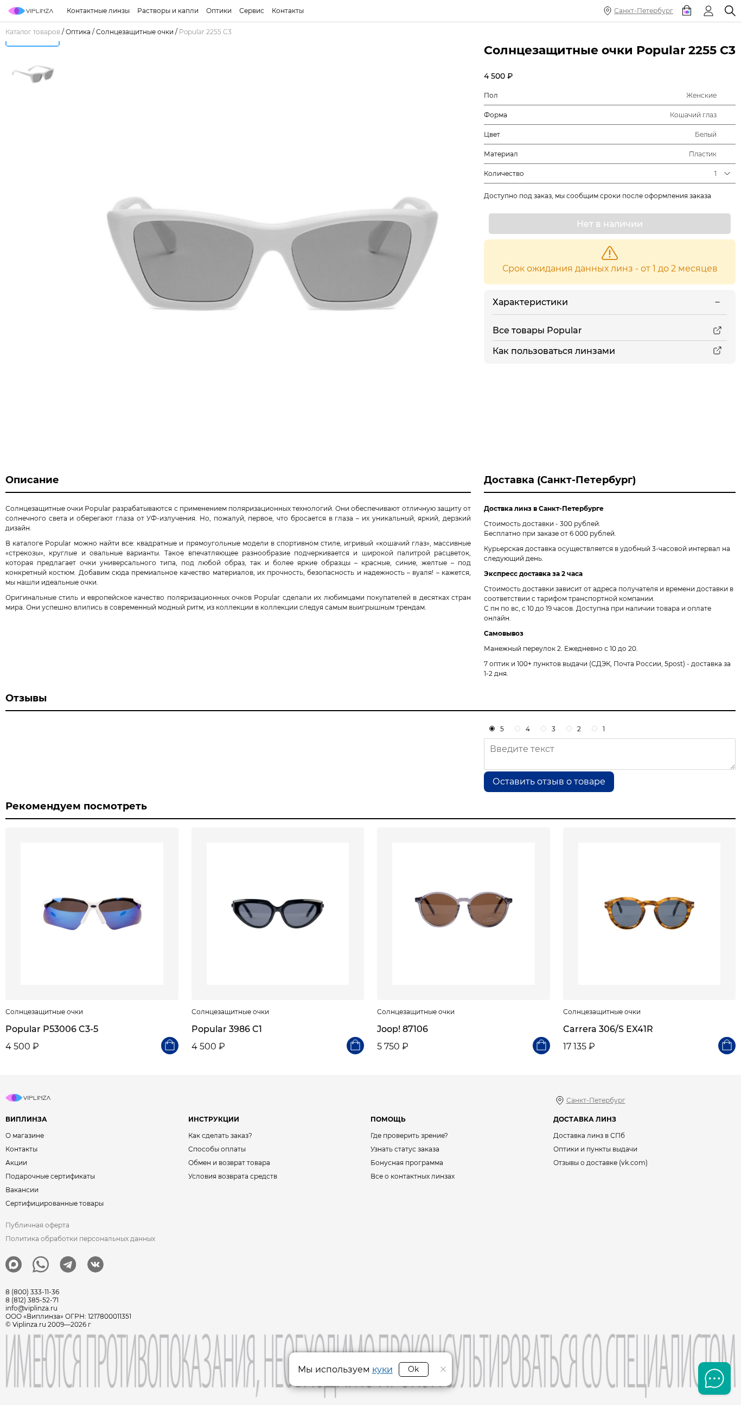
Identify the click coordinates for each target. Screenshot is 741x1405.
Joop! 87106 (402, 1029)
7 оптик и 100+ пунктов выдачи (535, 664)
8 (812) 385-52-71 (32, 1300)
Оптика (78, 32)
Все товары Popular (537, 330)
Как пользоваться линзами (554, 351)
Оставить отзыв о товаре (549, 781)
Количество (504, 173)
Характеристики (530, 302)
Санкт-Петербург (643, 11)
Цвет (492, 134)
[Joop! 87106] (463, 914)
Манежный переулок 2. (523, 648)
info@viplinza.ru (31, 1308)
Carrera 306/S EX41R (608, 1029)
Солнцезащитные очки (135, 32)
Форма (495, 115)
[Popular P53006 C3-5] (91, 914)
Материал (501, 154)
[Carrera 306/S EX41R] (649, 914)
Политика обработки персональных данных (80, 1239)
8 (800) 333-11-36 (32, 1292)
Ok (413, 1369)
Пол (491, 95)
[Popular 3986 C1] (278, 914)
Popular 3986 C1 (226, 1029)
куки (382, 1369)
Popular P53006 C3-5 (51, 1029)
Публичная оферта (37, 1225)
